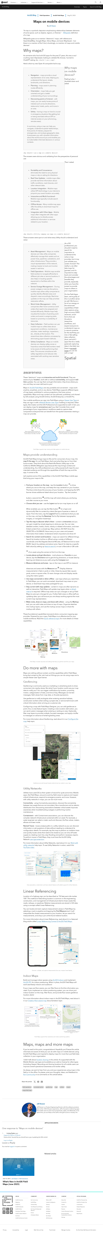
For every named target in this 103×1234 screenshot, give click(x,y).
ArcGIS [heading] (17, 1196)
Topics (85, 7)
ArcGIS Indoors (58, 980)
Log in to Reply (8, 1140)
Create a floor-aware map (37, 1001)
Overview (77, 7)
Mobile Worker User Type (49, 402)
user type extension (37, 839)
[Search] (95, 2)
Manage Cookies (65, 1230)
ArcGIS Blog (5, 6)
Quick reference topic (52, 618)
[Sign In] (100, 2)
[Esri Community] (4, 1212)
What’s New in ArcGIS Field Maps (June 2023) (15, 1182)
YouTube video (28, 847)
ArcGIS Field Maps (36, 388)
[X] (7, 1209)
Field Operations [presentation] (23, 1178)
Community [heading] (34, 1196)
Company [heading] (63, 1196)
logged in (12, 1146)
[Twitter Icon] (34, 1082)
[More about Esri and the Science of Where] (8, 1201)
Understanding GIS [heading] (51, 1196)
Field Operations (45, 15)
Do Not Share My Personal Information (86, 1230)
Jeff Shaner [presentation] (15, 1178)
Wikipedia (67, 33)
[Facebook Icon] (38, 1082)
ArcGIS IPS (27, 982)
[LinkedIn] (11, 1209)
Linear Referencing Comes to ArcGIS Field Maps (54, 921)
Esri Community (29, 1074)
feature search (50, 546)
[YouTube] (11, 1212)
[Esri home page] (4, 2)
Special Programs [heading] (81, 1196)
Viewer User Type (70, 400)
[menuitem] (22, 1200)
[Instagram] (7, 1212)
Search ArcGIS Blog (95, 7)
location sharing (42, 1060)
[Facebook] (4, 1209)
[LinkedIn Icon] (41, 1082)
